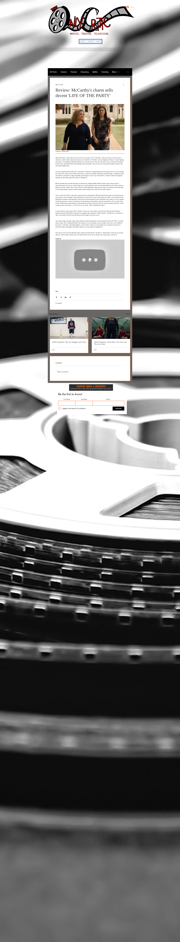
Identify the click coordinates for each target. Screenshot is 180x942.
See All (128, 314)
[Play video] (90, 259)
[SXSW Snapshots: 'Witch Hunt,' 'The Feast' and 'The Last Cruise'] (111, 328)
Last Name (84, 399)
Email (107, 399)
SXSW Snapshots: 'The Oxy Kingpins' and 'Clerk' (69, 342)
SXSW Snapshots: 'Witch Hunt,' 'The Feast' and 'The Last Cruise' (110, 343)
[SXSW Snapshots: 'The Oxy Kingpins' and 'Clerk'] (69, 328)
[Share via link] (70, 297)
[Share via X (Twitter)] (61, 297)
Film (57, 291)
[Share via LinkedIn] (65, 297)
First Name (67, 399)
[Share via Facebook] (56, 297)
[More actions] (123, 84)
